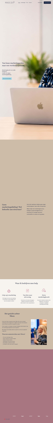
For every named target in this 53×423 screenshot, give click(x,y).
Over (27, 2)
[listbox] (40, 2)
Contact (30, 2)
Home (19, 2)
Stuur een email (47, 2)
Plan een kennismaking (7, 78)
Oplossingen (23, 2)
